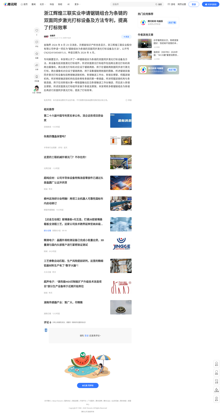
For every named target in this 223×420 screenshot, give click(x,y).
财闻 (45, 189)
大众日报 (47, 272)
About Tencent (57, 401)
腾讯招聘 (99, 401)
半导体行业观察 (50, 147)
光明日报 (47, 168)
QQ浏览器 (115, 401)
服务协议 (67, 401)
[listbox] (88, 211)
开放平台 (83, 401)
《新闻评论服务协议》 (78, 322)
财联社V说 (56, 230)
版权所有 (91, 412)
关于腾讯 (47, 401)
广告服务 (91, 401)
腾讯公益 (107, 401)
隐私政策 (75, 401)
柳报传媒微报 (49, 210)
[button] (172, 22)
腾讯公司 (84, 412)
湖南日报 (47, 313)
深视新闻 (47, 127)
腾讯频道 (123, 401)
